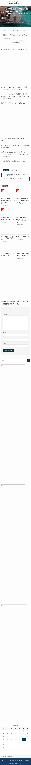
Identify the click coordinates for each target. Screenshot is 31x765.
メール (5, 338)
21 (19, 739)
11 (7, 736)
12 (11, 736)
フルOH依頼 (5, 170)
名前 (4, 332)
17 (3, 739)
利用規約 (12, 760)
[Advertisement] (15, 281)
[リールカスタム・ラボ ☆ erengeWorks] (15, 3)
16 (27, 736)
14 (19, 736)
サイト (4, 343)
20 (15, 739)
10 (3, 736)
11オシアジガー (14, 170)
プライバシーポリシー (20, 760)
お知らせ (7, 760)
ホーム (3, 760)
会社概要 (27, 760)
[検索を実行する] (28, 360)
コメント (5, 314)
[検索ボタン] (28, 3)
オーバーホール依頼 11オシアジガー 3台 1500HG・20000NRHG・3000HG (19, 42)
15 (23, 736)
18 (7, 739)
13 (15, 736)
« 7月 (2, 747)
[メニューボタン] (3, 3)
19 (11, 739)
